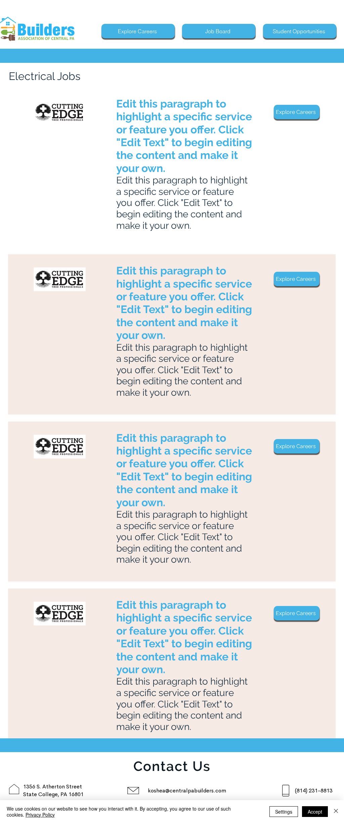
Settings (283, 811)
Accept (315, 811)
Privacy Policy (40, 814)
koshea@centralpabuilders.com (187, 790)
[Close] (336, 812)
